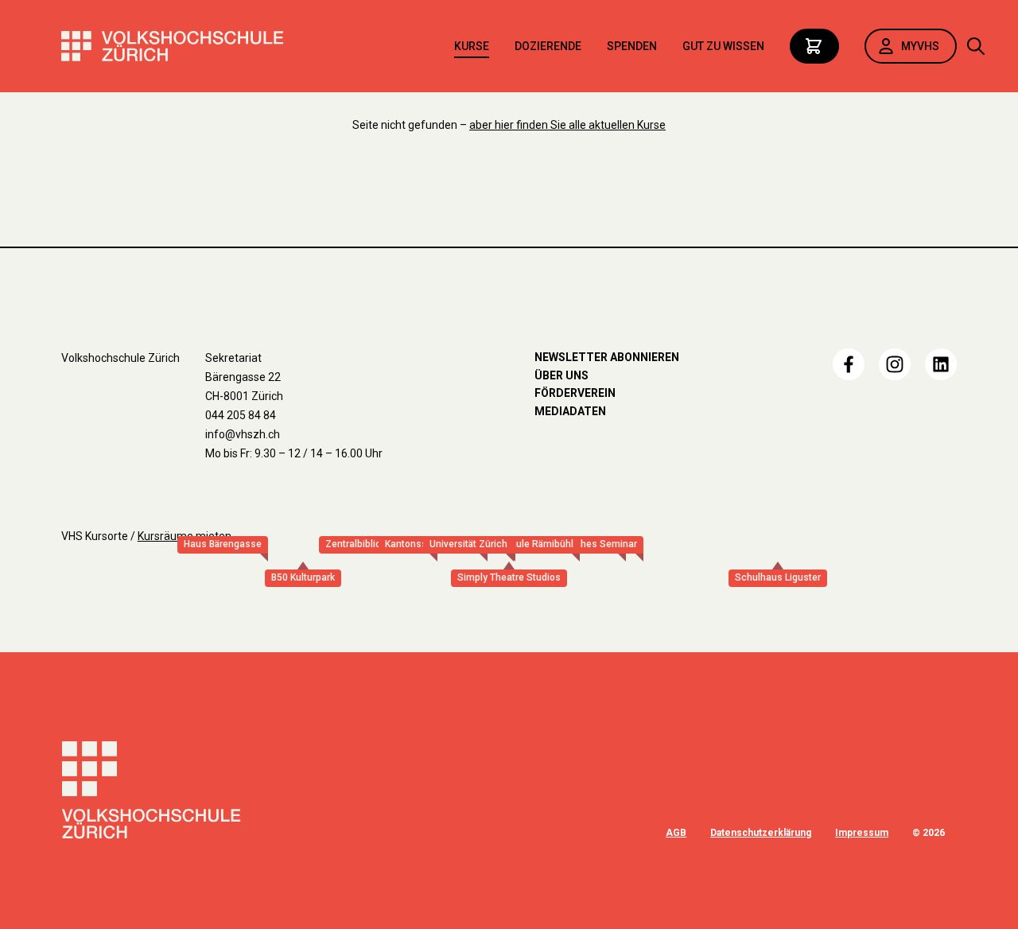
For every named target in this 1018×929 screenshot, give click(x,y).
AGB (676, 832)
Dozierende (548, 46)
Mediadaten (570, 411)
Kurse (471, 46)
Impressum (861, 832)
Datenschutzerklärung (760, 832)
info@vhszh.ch (242, 434)
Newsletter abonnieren (606, 357)
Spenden (632, 46)
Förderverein (575, 393)
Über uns (561, 375)
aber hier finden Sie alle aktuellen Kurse (567, 125)
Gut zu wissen (723, 46)
